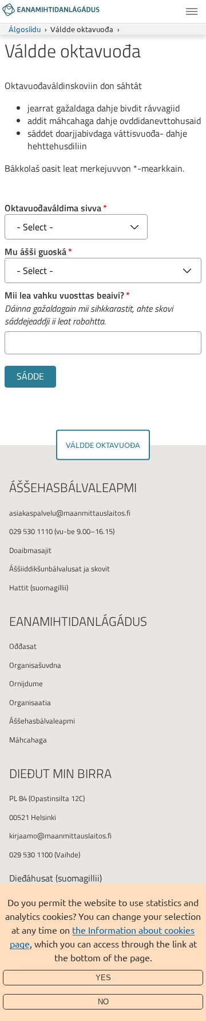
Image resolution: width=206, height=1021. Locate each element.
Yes (103, 977)
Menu (191, 11)
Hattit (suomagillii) (38, 587)
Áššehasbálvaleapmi (42, 720)
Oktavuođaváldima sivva (53, 208)
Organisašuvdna (35, 665)
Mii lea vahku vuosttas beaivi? (64, 295)
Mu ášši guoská (35, 251)
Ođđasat (23, 646)
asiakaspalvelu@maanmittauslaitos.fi (69, 513)
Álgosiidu (25, 29)
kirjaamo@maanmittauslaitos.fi (60, 835)
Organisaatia (30, 702)
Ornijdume (26, 683)
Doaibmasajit (30, 550)
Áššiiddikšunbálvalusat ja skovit (59, 568)
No (103, 1001)
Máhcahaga (28, 739)
